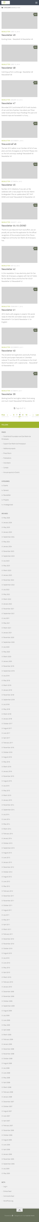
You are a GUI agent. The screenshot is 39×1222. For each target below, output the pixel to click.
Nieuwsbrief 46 (9, 144)
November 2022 (8, 580)
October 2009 (7, 1001)
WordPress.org (8, 1201)
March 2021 (7, 628)
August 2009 (7, 1011)
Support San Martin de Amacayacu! (14, 444)
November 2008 (8, 1054)
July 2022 (6, 590)
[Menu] (36, 2)
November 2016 (8, 747)
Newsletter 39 (8, 394)
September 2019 (8, 671)
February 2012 (8, 891)
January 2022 (7, 604)
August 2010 (7, 953)
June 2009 (6, 1020)
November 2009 (8, 996)
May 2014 (6, 824)
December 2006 (8, 1130)
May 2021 (6, 623)
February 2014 (8, 834)
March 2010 (7, 977)
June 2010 (6, 963)
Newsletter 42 (8, 269)
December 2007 (8, 1102)
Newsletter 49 (8, 35)
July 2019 (6, 676)
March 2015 (7, 795)
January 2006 (7, 1154)
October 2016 (7, 752)
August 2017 (7, 728)
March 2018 (7, 714)
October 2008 (7, 1058)
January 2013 (7, 862)
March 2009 (7, 1035)
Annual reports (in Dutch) (11, 472)
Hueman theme (29, 1215)
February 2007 (8, 1125)
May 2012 (6, 886)
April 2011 (6, 924)
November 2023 (8, 551)
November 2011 (8, 901)
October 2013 (7, 843)
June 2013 (6, 858)
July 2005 (6, 1169)
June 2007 (6, 1116)
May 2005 (6, 1173)
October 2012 (7, 872)
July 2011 (6, 915)
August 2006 (7, 1140)
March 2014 (7, 829)
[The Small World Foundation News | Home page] (7, 2)
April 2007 (6, 1121)
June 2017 (6, 733)
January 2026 (7, 523)
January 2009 (7, 1044)
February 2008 (8, 1092)
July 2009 (6, 1015)
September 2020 (8, 642)
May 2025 (6, 527)
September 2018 (8, 700)
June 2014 (6, 819)
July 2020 (6, 647)
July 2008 (6, 1068)
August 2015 (7, 781)
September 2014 (8, 810)
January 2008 (7, 1097)
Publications (7, 458)
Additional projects (9, 448)
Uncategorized (8, 505)
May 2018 (6, 709)
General (5, 490)
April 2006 (6, 1149)
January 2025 (7, 532)
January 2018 (7, 719)
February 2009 (8, 1039)
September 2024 (8, 537)
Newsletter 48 (8, 67)
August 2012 (7, 877)
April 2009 (6, 1030)
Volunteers (7, 463)
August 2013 (7, 853)
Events (5, 485)
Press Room (7, 453)
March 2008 (7, 1087)
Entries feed (7, 1191)
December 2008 (8, 1049)
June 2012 (6, 881)
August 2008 (7, 1063)
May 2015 (6, 791)
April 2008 (6, 1082)
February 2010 (8, 982)
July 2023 (6, 561)
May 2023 (6, 566)
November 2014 (8, 805)
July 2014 (6, 814)
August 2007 (7, 1111)
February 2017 (8, 743)
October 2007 (7, 1106)
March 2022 (7, 599)
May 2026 (6, 518)
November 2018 (8, 695)
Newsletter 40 (8, 350)
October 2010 (7, 948)
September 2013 (8, 848)
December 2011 (8, 896)
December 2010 (8, 939)
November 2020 (8, 637)
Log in (5, 1186)
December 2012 (8, 867)
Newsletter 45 (8, 185)
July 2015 (6, 786)
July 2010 (6, 958)
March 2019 (7, 685)
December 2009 (8, 991)
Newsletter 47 (8, 103)
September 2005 (8, 1164)
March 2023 (7, 570)
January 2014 (7, 838)
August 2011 (7, 910)
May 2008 (6, 1078)
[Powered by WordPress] (12, 1215)
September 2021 (8, 613)
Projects (6, 500)
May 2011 (6, 920)
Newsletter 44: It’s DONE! (14, 225)
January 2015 (7, 800)
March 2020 (7, 657)
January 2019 (7, 690)
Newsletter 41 (8, 310)
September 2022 (8, 585)
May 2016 (6, 762)
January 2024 (7, 546)
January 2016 (7, 771)
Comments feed (8, 1196)
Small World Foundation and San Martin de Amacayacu (16, 437)
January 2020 (7, 661)
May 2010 (6, 968)
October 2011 (7, 905)
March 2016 (7, 767)
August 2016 (7, 757)
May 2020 (6, 652)
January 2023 (7, 575)
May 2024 (6, 542)
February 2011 (8, 934)
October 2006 (7, 1135)
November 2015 (8, 776)
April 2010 (6, 972)
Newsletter (6, 32)
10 (26, 415)
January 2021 (7, 633)
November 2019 (8, 666)
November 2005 (8, 1159)
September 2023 (8, 556)
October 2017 (7, 724)
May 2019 (6, 680)
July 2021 (6, 618)
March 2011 (7, 929)
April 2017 (6, 738)
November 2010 (8, 944)
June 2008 (6, 1073)
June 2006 (6, 1145)
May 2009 (6, 1025)
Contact (5, 468)
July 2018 (6, 704)
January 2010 (7, 987)
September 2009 (8, 1006)
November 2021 (8, 609)
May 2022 (6, 594)
